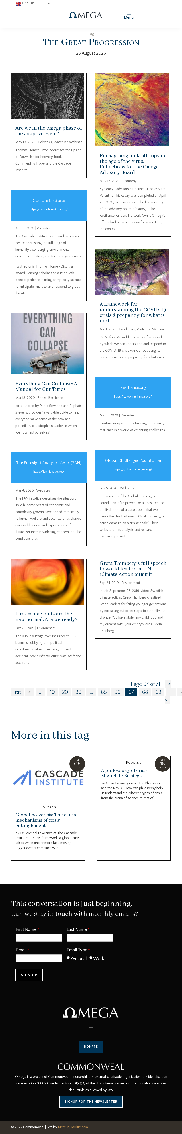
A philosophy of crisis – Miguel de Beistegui (126, 773)
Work (98, 958)
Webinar (75, 142)
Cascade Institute (49, 200)
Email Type (77, 950)
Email (21, 950)
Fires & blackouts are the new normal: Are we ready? (46, 617)
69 (158, 692)
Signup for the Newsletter (91, 1101)
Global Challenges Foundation (133, 460)
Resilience (55, 398)
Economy (129, 181)
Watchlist (60, 142)
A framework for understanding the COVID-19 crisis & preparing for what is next (133, 312)
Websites (44, 228)
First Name (26, 929)
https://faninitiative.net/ (48, 472)
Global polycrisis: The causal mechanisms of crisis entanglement (47, 820)
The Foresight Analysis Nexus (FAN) (49, 463)
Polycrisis (45, 142)
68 (145, 692)
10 (52, 692)
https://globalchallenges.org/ (133, 469)
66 (117, 692)
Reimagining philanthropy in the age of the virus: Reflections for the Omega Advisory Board (132, 164)
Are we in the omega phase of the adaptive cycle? (48, 131)
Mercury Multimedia (73, 1127)
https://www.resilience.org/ (133, 396)
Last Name (77, 929)
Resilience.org (133, 387)
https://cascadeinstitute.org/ (49, 209)
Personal (79, 958)
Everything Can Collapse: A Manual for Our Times (46, 387)
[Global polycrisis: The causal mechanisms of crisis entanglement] (48, 778)
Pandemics (127, 329)
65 (104, 692)
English (27, 3)
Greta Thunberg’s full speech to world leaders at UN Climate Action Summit (133, 569)
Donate (91, 1046)
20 (65, 692)
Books (42, 398)
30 (78, 692)
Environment (46, 628)
